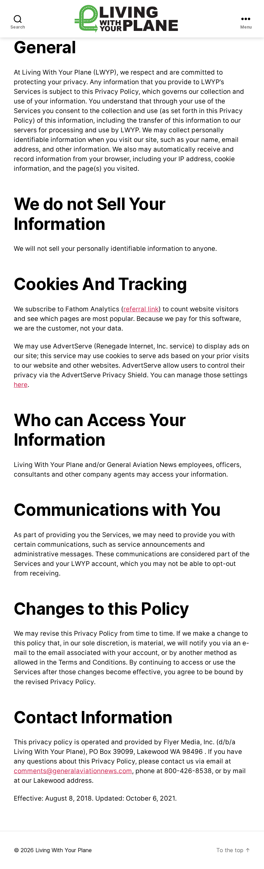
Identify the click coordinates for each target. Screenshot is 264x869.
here (21, 385)
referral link (140, 309)
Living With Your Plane (63, 850)
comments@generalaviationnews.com (73, 771)
